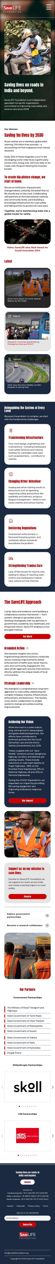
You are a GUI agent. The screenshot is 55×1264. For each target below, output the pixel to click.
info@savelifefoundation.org (16, 1253)
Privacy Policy (34, 1206)
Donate (27, 896)
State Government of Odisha (22, 1038)
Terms (45, 1206)
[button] (19, 1106)
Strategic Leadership (17, 683)
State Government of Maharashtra (25, 1026)
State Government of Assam (22, 1031)
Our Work (27, 636)
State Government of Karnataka (23, 1048)
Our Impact (27, 800)
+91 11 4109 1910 (41, 1193)
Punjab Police (14, 1053)
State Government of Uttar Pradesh (25, 1021)
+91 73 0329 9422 (40, 1199)
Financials (20, 1206)
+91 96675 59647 (29, 1196)
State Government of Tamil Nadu (24, 1016)
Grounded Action (14, 648)
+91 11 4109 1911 (29, 1193)
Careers (10, 1206)
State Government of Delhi (21, 1043)
